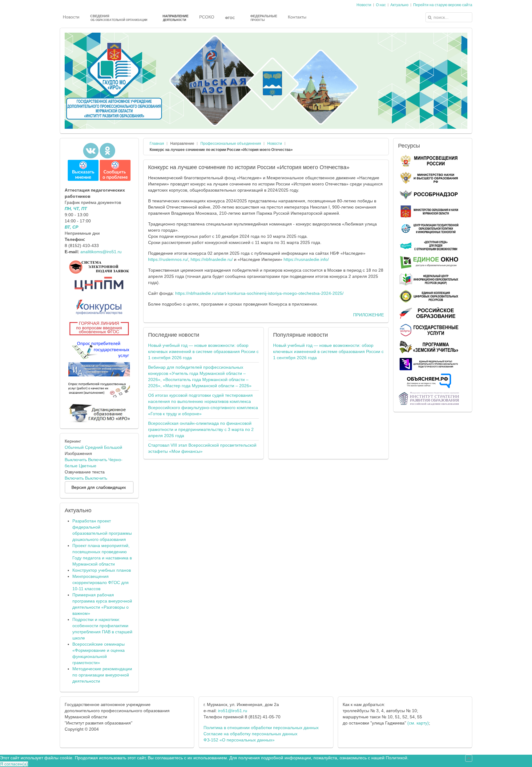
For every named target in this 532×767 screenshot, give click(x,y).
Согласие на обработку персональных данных (250, 733)
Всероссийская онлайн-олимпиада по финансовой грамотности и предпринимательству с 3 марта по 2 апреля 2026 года (201, 429)
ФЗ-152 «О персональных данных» (239, 739)
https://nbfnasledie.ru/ (212, 259)
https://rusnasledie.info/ (306, 259)
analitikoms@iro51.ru (101, 251)
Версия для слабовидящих (98, 487)
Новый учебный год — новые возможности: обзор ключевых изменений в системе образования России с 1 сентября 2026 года (203, 351)
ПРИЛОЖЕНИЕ (368, 314)
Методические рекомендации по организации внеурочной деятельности (102, 675)
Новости (274, 143)
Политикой (396, 757)
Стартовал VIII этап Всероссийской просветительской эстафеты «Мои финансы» (202, 448)
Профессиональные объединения (230, 143)
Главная (157, 143)
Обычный (74, 447)
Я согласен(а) (14, 763)
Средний (94, 447)
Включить (97, 459)
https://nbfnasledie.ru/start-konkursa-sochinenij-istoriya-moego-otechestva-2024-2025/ (259, 293)
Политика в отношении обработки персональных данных (261, 727)
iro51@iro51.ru (232, 710)
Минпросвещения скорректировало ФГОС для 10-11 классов (100, 582)
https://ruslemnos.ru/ (168, 259)
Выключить (76, 459)
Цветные (87, 465)
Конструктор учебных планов (101, 570)
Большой (113, 447)
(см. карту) (418, 722)
